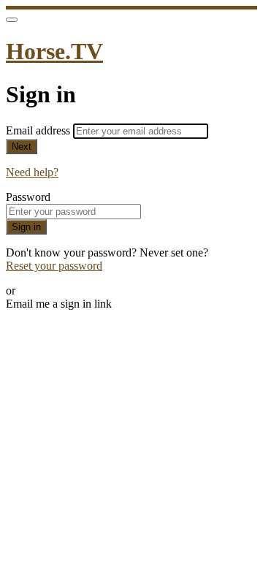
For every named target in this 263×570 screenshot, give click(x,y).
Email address (39, 130)
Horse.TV (54, 51)
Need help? (32, 172)
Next (21, 146)
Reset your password (54, 265)
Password (28, 197)
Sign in (26, 226)
